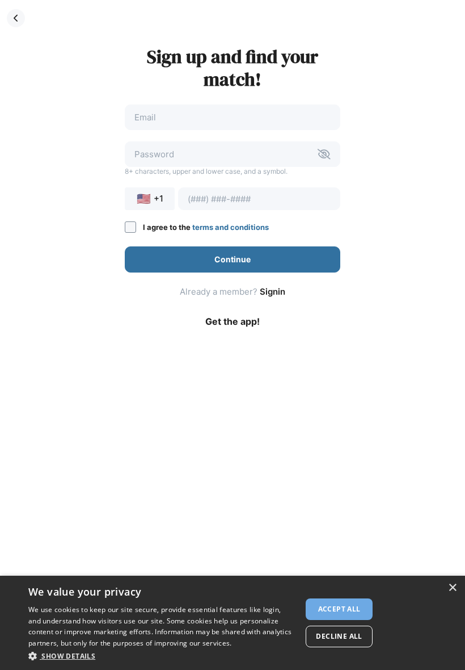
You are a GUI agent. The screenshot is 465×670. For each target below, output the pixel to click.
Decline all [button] (339, 636)
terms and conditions (230, 227)
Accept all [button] (339, 609)
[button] (16, 18)
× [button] (452, 588)
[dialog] (232, 623)
